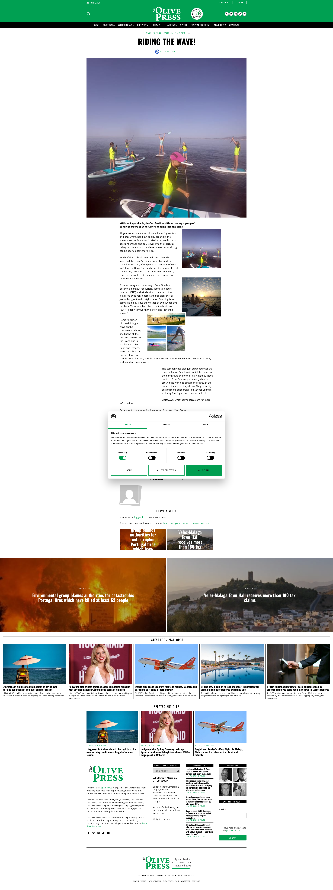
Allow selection (166, 470)
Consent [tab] (127, 425)
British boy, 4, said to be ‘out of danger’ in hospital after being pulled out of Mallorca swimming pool (230, 688)
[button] (177, 770)
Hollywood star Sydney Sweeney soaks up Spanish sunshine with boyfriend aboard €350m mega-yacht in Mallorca (99, 688)
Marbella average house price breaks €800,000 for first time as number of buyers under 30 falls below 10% (199, 800)
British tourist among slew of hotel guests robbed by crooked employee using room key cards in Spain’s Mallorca (298, 688)
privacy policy (233, 830)
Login (240, 2)
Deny (129, 470)
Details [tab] (166, 425)
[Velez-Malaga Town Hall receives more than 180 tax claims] (190, 539)
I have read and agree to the (234, 829)
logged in (139, 517)
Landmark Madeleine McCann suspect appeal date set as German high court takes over (198, 771)
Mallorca (168, 33)
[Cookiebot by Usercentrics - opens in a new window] (210, 416)
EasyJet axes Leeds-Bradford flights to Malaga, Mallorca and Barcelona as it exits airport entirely (166, 688)
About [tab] (205, 425)
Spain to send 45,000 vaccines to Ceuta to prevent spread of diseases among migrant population (198, 814)
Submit (232, 837)
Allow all (204, 470)
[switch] (152, 458)
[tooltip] (227, 14)
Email (222, 809)
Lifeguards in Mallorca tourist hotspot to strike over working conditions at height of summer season (30, 688)
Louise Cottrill (170, 51)
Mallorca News (154, 410)
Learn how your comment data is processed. (187, 523)
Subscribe (224, 2)
